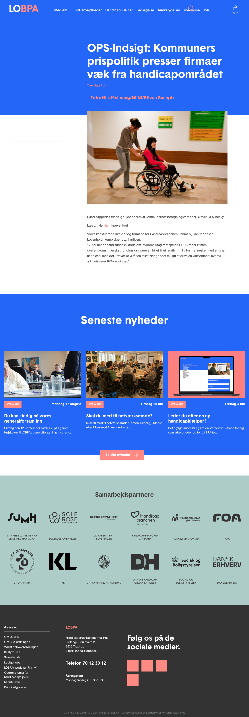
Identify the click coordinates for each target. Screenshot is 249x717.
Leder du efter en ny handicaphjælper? (27, 167)
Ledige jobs (12, 662)
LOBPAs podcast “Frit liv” (20, 667)
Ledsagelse (145, 10)
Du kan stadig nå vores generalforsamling (29, 150)
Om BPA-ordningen (17, 642)
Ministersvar (12, 682)
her (107, 225)
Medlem (60, 10)
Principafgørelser (16, 687)
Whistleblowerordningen (21, 647)
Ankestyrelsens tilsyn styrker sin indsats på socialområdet (36, 189)
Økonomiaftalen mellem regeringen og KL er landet (32, 178)
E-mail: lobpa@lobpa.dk (81, 650)
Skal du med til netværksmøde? (36, 158)
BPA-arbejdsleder (88, 10)
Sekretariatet (13, 657)
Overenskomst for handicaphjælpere (16, 675)
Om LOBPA (11, 636)
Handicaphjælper (119, 10)
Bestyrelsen (12, 652)
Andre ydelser (169, 10)
